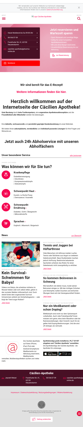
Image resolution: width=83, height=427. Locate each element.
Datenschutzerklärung (54, 10)
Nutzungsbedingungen (47, 392)
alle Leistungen (75, 156)
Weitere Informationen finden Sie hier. (41, 92)
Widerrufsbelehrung (64, 392)
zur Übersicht (76, 236)
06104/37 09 (51, 378)
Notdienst (11, 63)
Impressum (15, 392)
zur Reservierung (62, 55)
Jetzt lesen (6, 303)
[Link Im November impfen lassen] (21, 255)
